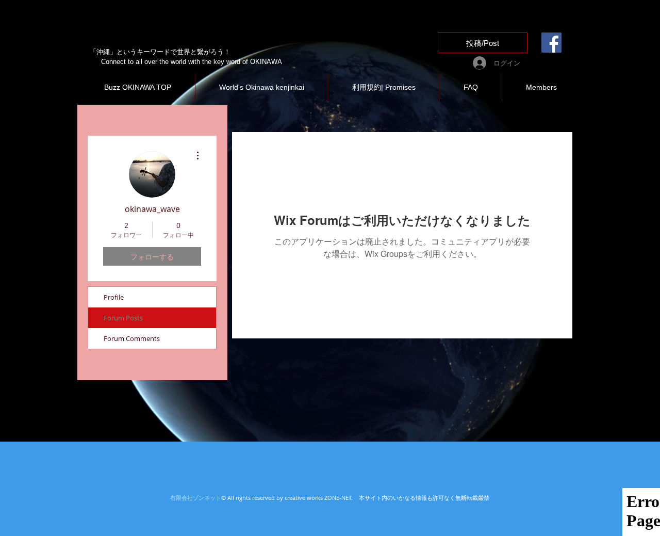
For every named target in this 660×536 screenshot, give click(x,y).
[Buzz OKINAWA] (551, 43)
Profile (114, 297)
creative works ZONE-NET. (320, 497)
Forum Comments (132, 338)
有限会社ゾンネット (195, 497)
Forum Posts (123, 317)
